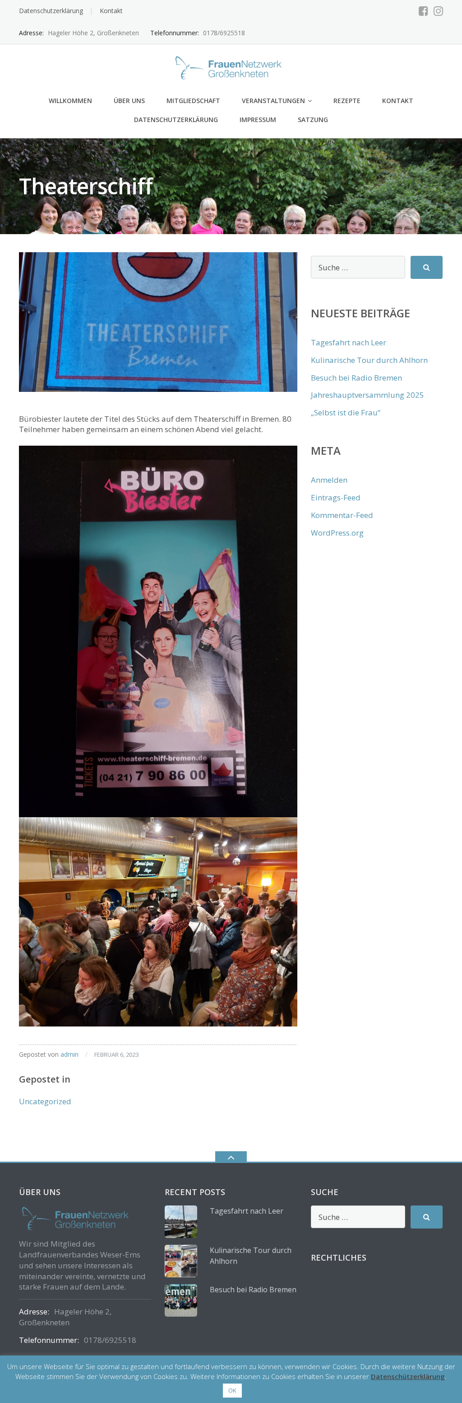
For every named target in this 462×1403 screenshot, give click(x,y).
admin (69, 1054)
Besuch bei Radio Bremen (356, 377)
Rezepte (346, 100)
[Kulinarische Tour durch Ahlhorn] (181, 1261)
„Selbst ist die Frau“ (345, 412)
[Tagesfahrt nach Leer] (181, 1221)
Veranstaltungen (273, 100)
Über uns (129, 100)
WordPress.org (337, 532)
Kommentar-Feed (342, 515)
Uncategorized (45, 1101)
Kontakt (111, 10)
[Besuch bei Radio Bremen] (181, 1300)
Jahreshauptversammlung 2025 (367, 395)
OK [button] (232, 1390)
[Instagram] (438, 10)
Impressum (258, 119)
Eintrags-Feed (335, 497)
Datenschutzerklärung (51, 10)
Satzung (313, 119)
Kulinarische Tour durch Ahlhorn (369, 360)
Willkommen (70, 100)
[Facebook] (423, 10)
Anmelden (329, 480)
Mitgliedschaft (193, 100)
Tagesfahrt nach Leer (348, 342)
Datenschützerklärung (408, 1376)
